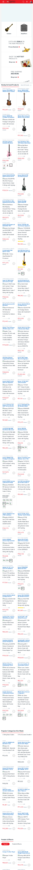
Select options (13, 159)
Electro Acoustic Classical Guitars (7, 87)
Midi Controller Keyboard (9, 300)
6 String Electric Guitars (23, 87)
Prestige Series (6, 112)
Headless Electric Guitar (8, 138)
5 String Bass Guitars (23, 277)
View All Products (25, 83)
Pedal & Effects (6, 247)
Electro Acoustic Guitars (24, 378)
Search (23, 2)
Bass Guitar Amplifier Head (23, 455)
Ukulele (19, 810)
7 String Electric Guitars (23, 138)
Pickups (4, 786)
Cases (4, 739)
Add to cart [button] (13, 108)
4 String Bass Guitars (23, 247)
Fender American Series (23, 324)
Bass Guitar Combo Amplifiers (7, 325)
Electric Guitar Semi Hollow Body (7, 537)
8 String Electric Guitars (23, 401)
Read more (28, 760)
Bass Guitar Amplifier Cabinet (23, 537)
